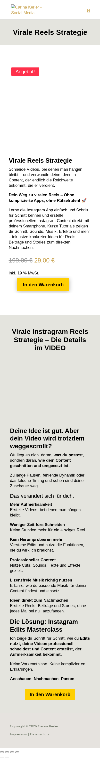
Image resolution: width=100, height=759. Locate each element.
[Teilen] (12, 752)
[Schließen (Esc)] (17, 752)
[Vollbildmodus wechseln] (7, 752)
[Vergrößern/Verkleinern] (2, 752)
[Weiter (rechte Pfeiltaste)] (7, 757)
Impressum (18, 734)
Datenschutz (39, 734)
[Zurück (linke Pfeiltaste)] (2, 757)
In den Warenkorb (43, 284)
